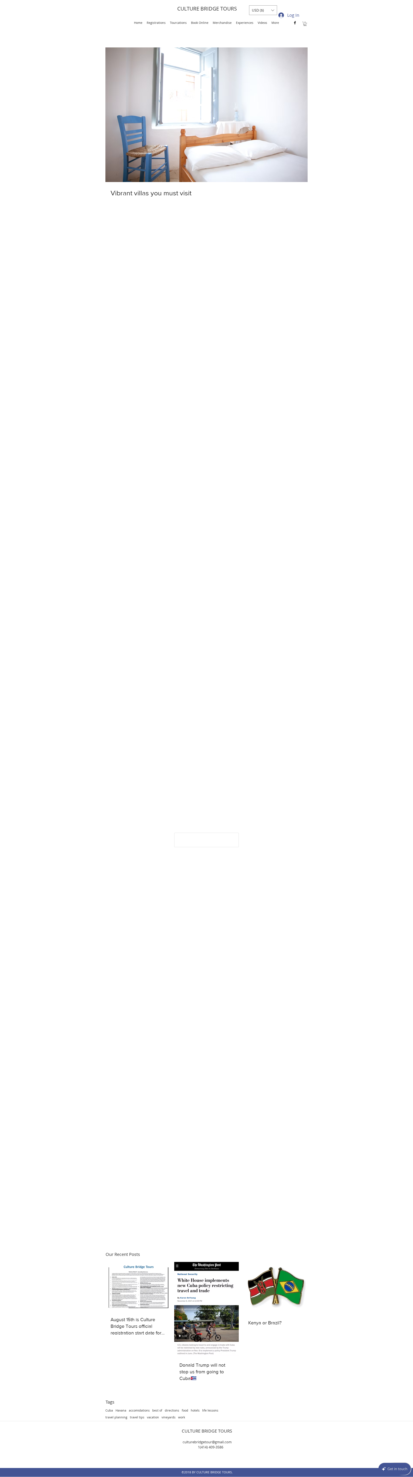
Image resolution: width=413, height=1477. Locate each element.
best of (157, 1410)
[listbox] (263, 10)
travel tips (137, 1417)
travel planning (116, 1417)
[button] (263, 10)
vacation (153, 1417)
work (181, 1417)
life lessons (210, 1410)
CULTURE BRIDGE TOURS (207, 8)
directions (172, 1410)
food (185, 1410)
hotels (195, 1410)
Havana (121, 1410)
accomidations (139, 1410)
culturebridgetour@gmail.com (207, 1442)
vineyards (169, 1417)
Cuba (109, 1410)
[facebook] (295, 23)
